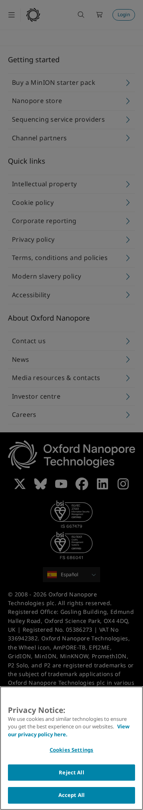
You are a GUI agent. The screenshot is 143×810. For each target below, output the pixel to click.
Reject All (71, 772)
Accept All (71, 795)
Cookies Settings (71, 749)
